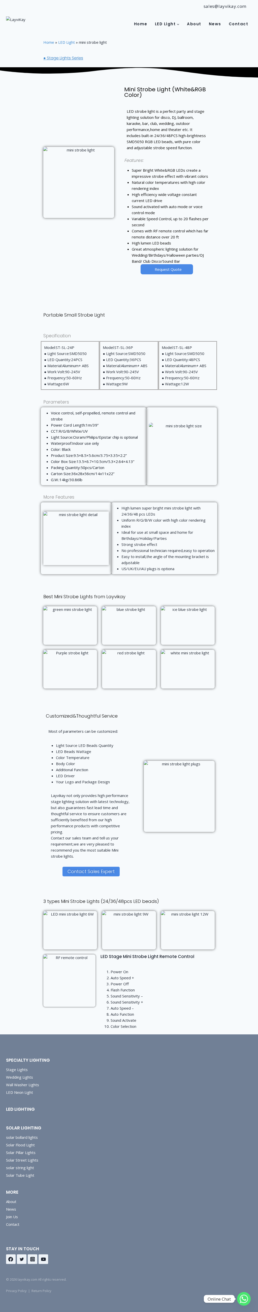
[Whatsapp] (244, 1299)
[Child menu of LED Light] (167, 23)
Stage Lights (17, 1069)
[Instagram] (32, 1259)
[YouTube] (43, 1259)
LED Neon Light (19, 1092)
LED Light (66, 42)
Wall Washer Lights (22, 1084)
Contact (238, 24)
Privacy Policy (16, 1290)
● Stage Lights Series (63, 58)
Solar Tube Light (20, 1175)
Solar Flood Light (20, 1144)
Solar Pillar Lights (21, 1152)
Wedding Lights (19, 1077)
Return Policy (41, 1290)
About (194, 24)
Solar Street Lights (22, 1160)
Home (140, 24)
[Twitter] (21, 1259)
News (215, 24)
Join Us (12, 1216)
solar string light (20, 1167)
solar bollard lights (22, 1137)
